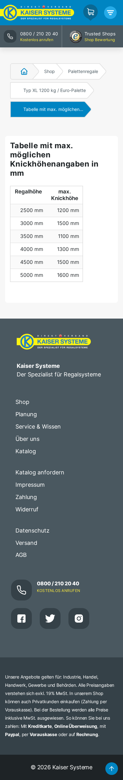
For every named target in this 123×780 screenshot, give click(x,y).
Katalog (25, 451)
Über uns (27, 439)
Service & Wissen (38, 426)
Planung (26, 414)
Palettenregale (83, 71)
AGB (21, 554)
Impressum (30, 484)
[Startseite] (20, 71)
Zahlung (26, 497)
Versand (26, 542)
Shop (49, 71)
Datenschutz (32, 530)
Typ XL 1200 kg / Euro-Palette (54, 90)
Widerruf (26, 509)
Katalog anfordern (39, 472)
